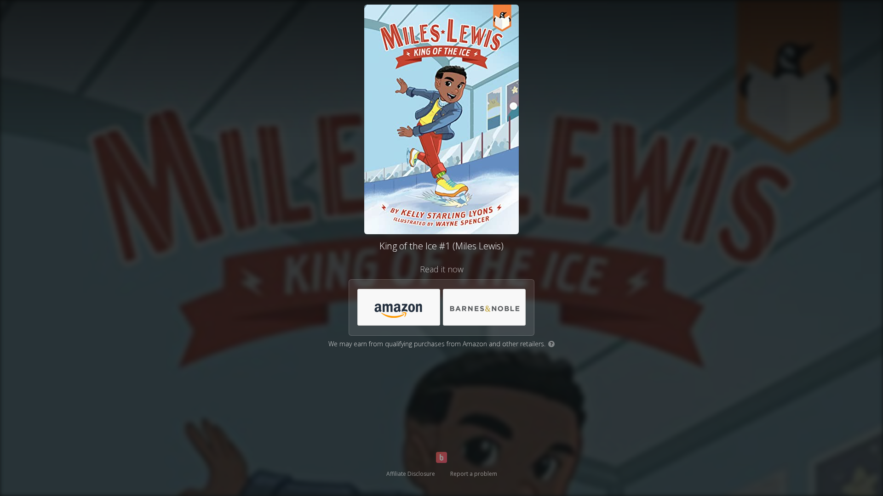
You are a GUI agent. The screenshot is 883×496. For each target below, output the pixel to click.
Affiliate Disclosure (410, 474)
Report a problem (473, 474)
